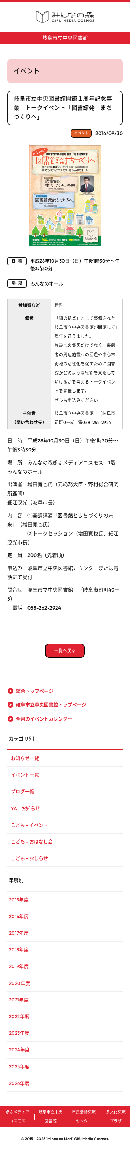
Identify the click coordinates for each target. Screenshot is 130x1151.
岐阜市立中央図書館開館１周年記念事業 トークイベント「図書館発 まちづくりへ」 (63, 107)
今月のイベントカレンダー (44, 719)
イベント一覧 (25, 775)
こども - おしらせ (29, 858)
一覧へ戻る (65, 650)
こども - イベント (29, 825)
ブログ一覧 (22, 791)
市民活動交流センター (84, 1116)
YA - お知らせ (25, 808)
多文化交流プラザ (116, 1116)
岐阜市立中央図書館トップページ (51, 705)
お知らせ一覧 (25, 758)
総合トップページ (34, 691)
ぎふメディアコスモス (17, 1116)
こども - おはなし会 (32, 841)
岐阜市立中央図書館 (65, 38)
